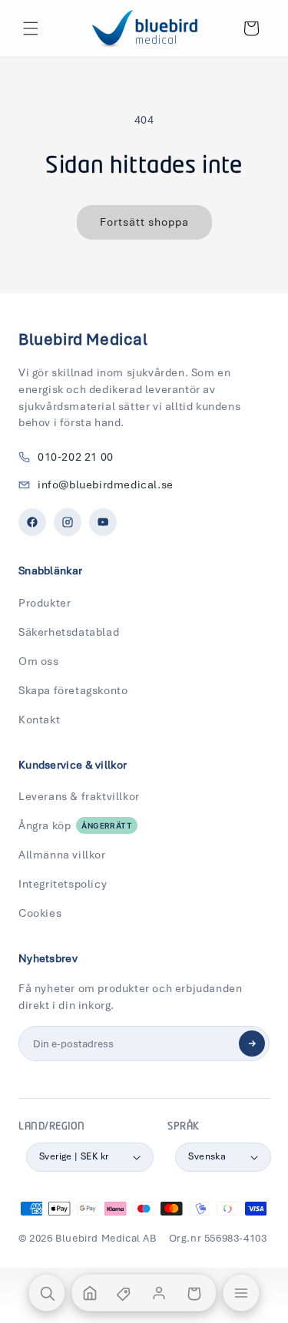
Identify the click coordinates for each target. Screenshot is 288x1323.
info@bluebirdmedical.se (106, 484)
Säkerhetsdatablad (68, 632)
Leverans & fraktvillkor (79, 796)
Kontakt (39, 719)
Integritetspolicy (62, 884)
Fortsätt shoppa (144, 222)
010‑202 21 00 (76, 457)
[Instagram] (67, 522)
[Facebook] (32, 522)
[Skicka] (252, 1043)
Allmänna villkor (62, 855)
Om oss (38, 661)
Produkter (44, 603)
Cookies (39, 913)
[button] (31, 28)
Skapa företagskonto (72, 690)
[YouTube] (103, 522)
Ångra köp (75, 825)
